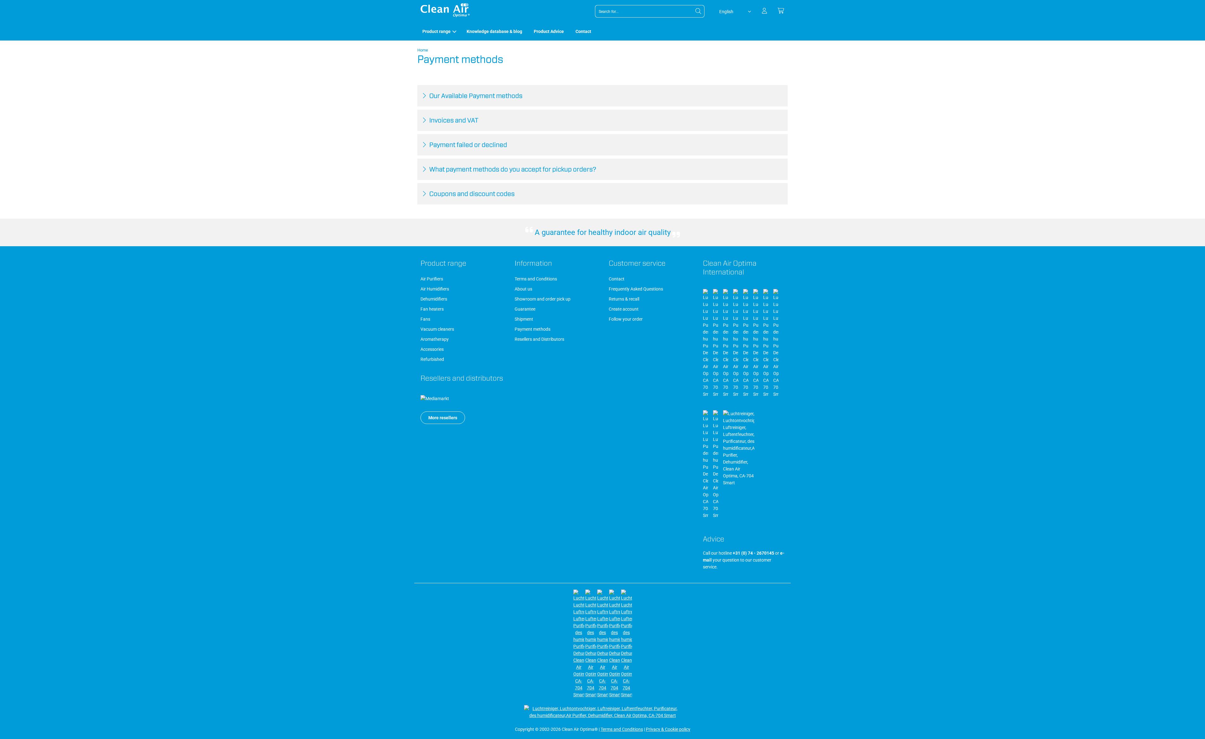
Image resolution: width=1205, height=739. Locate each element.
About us (523, 288)
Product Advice (549, 31)
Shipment (524, 319)
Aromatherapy (434, 339)
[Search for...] (698, 11)
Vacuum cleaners (437, 329)
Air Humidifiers (434, 288)
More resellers (442, 417)
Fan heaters (432, 309)
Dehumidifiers (433, 299)
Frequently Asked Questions (636, 288)
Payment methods (532, 329)
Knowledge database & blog (494, 31)
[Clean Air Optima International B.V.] (445, 15)
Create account (624, 309)
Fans (425, 319)
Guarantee (525, 309)
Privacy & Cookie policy (668, 729)
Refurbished (432, 359)
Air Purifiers (431, 278)
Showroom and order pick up (542, 299)
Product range (436, 31)
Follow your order (626, 319)
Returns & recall (624, 299)
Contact (583, 31)
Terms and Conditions (536, 278)
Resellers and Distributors (539, 339)
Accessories (432, 349)
